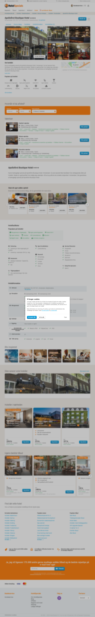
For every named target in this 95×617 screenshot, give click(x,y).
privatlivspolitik (45, 310)
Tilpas (65, 317)
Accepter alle (31, 317)
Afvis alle (41, 317)
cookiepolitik (54, 310)
